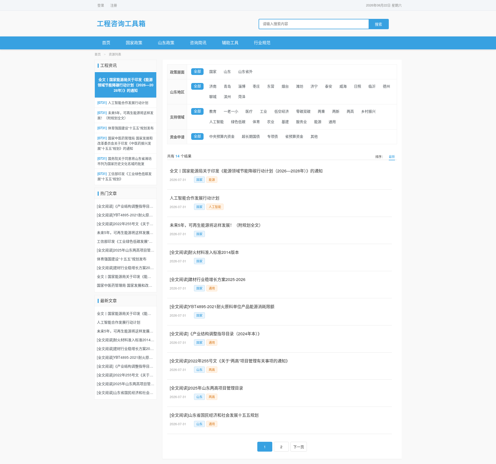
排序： (380, 156)
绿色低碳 (238, 122)
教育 (212, 111)
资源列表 (115, 54)
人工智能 (216, 122)
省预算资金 (294, 137)
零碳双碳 (303, 111)
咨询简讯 (198, 43)
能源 (317, 122)
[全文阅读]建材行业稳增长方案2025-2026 (207, 279)
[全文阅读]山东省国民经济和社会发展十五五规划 (214, 415)
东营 (270, 86)
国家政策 (134, 43)
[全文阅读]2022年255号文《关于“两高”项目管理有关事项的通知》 (230, 361)
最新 (392, 156)
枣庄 (256, 86)
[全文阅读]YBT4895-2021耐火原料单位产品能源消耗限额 (222, 306)
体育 (256, 122)
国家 (212, 72)
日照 (357, 86)
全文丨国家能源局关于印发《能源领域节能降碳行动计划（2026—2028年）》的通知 (246, 171)
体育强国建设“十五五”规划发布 (125, 127)
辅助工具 (230, 43)
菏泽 (241, 97)
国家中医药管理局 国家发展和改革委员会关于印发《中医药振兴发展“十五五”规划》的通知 (125, 143)
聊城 (212, 97)
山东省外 (245, 72)
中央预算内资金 (222, 137)
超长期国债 (251, 137)
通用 (332, 122)
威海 (343, 86)
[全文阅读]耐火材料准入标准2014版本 (204, 252)
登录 (100, 5)
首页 (106, 43)
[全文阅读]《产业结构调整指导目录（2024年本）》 (216, 334)
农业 (270, 122)
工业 (263, 111)
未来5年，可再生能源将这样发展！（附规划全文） (216, 225)
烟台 (285, 86)
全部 (197, 71)
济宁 (314, 86)
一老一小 (231, 111)
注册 (113, 5)
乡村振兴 (368, 111)
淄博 (241, 86)
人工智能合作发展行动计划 (194, 198)
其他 (314, 137)
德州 (386, 86)
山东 (227, 72)
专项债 (272, 137)
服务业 (301, 122)
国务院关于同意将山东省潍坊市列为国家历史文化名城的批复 (124, 161)
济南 (212, 86)
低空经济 (281, 111)
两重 (321, 111)
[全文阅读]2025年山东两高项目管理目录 (206, 388)
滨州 (227, 97)
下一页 (298, 446)
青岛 (227, 86)
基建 (285, 122)
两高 (350, 111)
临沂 (372, 86)
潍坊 (299, 86)
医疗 (249, 111)
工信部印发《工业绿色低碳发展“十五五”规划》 (124, 176)
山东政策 (166, 43)
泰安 (328, 86)
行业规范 (262, 43)
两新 (335, 111)
